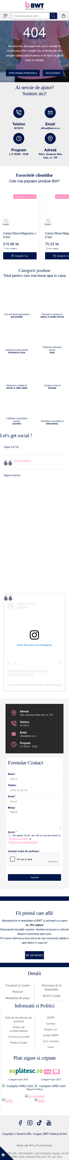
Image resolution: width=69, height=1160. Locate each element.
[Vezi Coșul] (63, 15)
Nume (11, 774)
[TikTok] (39, 1122)
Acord (11, 832)
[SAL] (51, 1105)
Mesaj (11, 807)
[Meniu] (5, 15)
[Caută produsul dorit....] (53, 16)
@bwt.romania (22, 460)
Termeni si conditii (18, 838)
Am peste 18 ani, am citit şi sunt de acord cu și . (35, 839)
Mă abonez (36, 955)
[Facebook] (20, 1122)
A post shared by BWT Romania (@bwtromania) (35, 684)
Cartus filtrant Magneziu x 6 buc (19, 235)
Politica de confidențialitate (23, 842)
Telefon (12, 785)
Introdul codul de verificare (23, 851)
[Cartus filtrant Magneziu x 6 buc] (20, 211)
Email (11, 796)
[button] (6, 221)
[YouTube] (49, 1122)
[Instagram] (29, 1122)
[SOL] (18, 1105)
